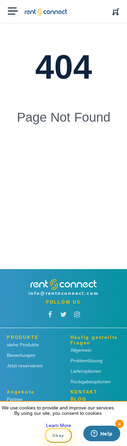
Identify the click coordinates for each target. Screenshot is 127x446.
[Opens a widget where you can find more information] (101, 434)
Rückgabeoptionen (90, 381)
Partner (15, 399)
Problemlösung (86, 360)
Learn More (58, 425)
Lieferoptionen (85, 371)
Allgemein (80, 350)
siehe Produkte (23, 344)
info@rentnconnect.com (63, 293)
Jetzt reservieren (25, 365)
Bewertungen (21, 355)
